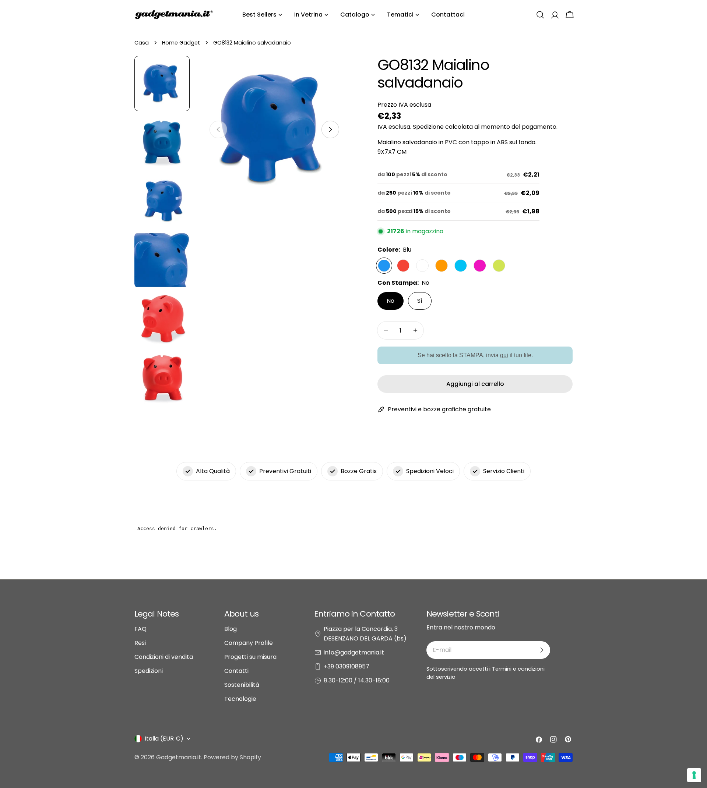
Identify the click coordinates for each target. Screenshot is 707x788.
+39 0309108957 (346, 666)
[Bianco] (422, 265)
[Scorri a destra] (330, 129)
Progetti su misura (250, 657)
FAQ (140, 629)
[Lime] (499, 265)
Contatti (236, 671)
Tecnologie (240, 699)
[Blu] (384, 265)
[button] (540, 14)
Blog (230, 629)
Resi (140, 643)
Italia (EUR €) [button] (164, 738)
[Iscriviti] (541, 650)
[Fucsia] (479, 265)
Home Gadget (181, 42)
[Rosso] (403, 265)
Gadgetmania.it (178, 757)
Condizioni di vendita (163, 657)
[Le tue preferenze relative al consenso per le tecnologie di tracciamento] (694, 775)
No (390, 301)
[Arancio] (441, 265)
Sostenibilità (241, 685)
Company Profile (248, 643)
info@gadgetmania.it (354, 652)
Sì (419, 301)
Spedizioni (148, 671)
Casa (141, 42)
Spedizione (428, 127)
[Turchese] (460, 265)
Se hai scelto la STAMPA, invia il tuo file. (475, 355)
